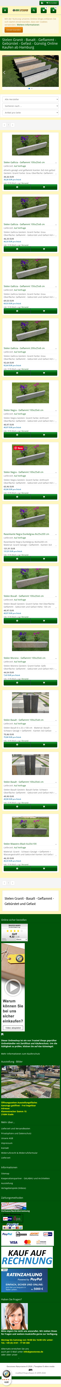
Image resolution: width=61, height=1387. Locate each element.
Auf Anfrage (20, 166)
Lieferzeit (5, 1157)
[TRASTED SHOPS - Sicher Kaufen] (13, 987)
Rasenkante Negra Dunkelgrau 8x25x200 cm (26, 533)
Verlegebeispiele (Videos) (13, 1188)
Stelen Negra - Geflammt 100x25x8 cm (23, 472)
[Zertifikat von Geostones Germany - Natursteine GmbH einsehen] (14, 932)
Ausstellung (7, 1183)
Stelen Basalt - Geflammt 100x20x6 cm (24, 781)
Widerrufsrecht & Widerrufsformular (19, 1152)
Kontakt (5, 1148)
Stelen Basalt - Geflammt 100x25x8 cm (24, 719)
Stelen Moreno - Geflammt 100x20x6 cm (24, 657)
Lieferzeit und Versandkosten (15, 1128)
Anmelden (52, 3)
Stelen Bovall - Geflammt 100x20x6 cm (24, 595)
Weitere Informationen (28, 24)
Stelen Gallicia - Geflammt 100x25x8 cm (24, 224)
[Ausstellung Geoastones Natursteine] (30, 1081)
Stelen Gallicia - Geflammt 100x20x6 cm (24, 162)
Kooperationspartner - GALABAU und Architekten (25, 1178)
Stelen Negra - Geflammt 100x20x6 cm (23, 410)
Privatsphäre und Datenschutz (16, 1133)
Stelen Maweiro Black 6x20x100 (20, 843)
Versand (24, 183)
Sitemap (5, 1173)
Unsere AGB (7, 1138)
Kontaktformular (10, 1357)
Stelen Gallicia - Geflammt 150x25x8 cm (24, 286)
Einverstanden (14, 29)
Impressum (6, 1143)
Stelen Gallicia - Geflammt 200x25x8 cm (24, 348)
